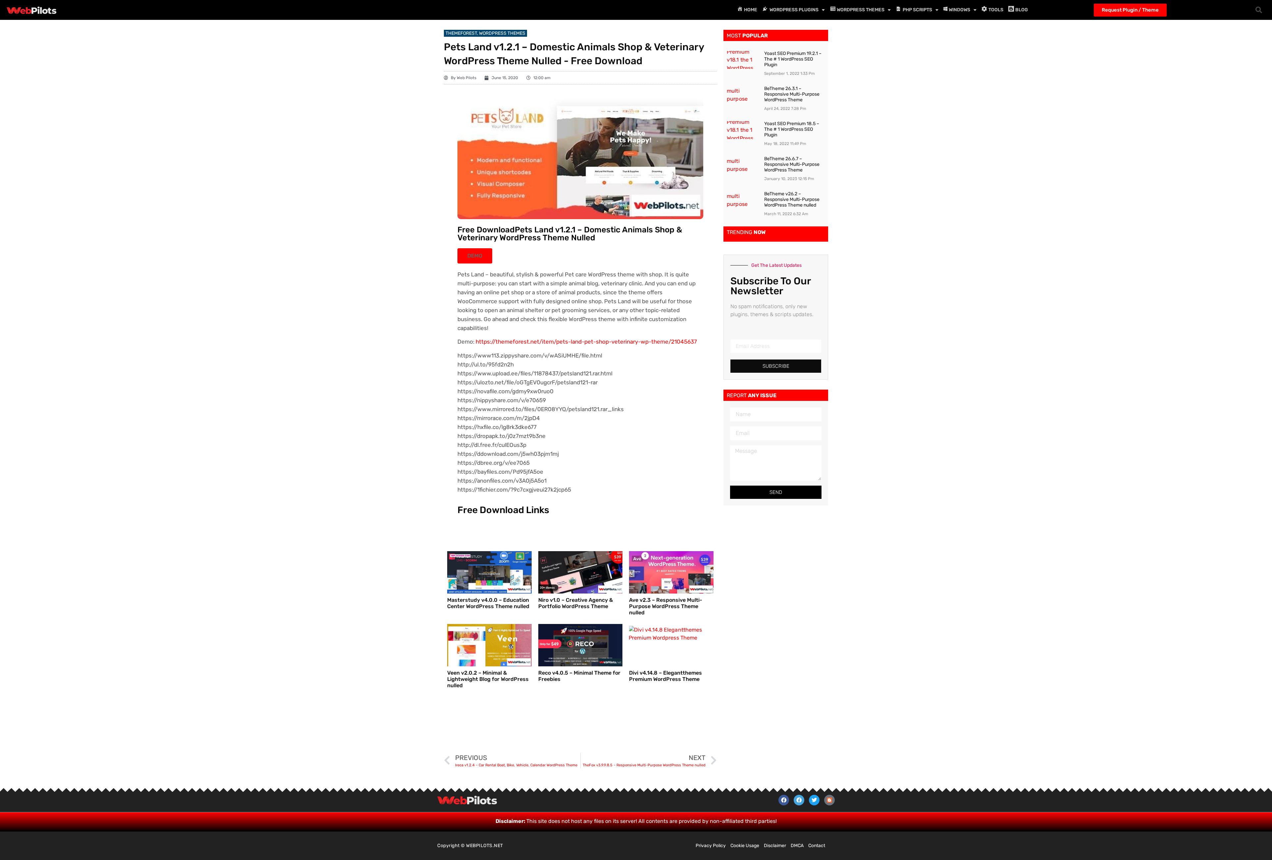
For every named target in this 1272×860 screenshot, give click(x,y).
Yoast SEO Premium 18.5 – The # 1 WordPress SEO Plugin (791, 129)
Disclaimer (775, 845)
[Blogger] (829, 800)
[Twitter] (814, 800)
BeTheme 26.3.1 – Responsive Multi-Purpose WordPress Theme (792, 94)
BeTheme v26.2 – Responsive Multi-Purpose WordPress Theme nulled (792, 199)
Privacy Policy (711, 845)
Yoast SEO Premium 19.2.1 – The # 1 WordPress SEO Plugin (793, 59)
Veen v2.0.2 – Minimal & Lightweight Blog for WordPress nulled (488, 679)
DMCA (797, 845)
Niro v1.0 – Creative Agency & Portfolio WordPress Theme (575, 603)
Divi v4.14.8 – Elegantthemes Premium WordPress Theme (665, 676)
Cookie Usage (744, 845)
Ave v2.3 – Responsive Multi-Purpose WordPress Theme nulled (665, 606)
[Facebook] (783, 800)
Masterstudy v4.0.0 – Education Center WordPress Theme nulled (488, 603)
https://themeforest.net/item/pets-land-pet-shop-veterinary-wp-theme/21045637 (586, 341)
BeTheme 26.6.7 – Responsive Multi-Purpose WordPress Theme (792, 164)
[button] (1258, 10)
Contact (816, 845)
